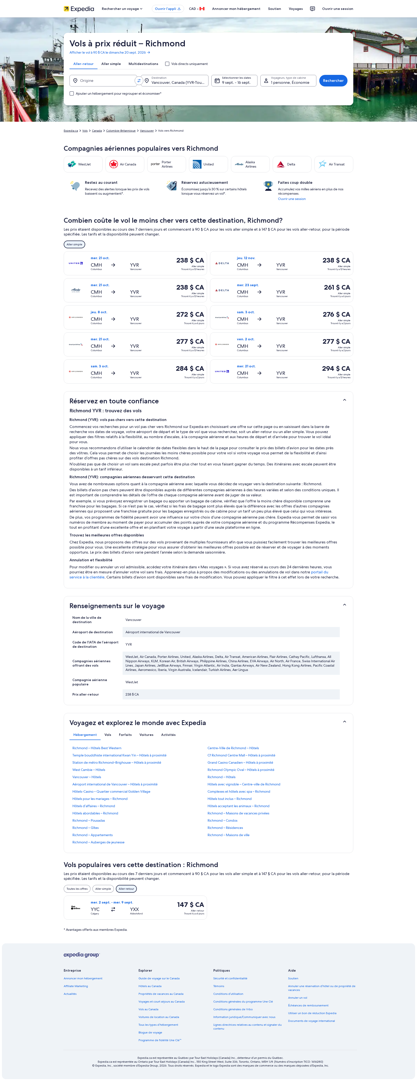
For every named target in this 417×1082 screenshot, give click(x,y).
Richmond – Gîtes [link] (85, 828)
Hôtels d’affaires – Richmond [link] (93, 806)
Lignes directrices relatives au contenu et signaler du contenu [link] (247, 1027)
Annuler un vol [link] (297, 998)
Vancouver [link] (147, 131)
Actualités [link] (70, 994)
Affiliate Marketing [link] (76, 986)
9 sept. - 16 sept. (236, 82)
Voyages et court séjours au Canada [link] (162, 1002)
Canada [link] (97, 131)
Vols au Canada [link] (148, 1009)
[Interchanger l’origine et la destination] (139, 80)
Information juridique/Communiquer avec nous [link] (244, 1017)
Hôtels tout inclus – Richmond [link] (230, 799)
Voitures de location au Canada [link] (159, 1017)
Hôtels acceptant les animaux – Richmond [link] (239, 806)
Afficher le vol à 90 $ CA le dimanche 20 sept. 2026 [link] (108, 52)
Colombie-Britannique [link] (121, 131)
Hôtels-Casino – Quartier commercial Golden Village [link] (111, 791)
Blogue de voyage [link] (150, 1032)
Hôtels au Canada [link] (150, 986)
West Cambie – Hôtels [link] (88, 770)
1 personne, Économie (290, 82)
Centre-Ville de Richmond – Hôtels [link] (233, 748)
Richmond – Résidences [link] (225, 828)
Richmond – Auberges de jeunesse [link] (98, 842)
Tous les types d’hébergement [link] (158, 1025)
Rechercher (333, 80)
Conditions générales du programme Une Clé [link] (243, 1002)
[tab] (83, 63)
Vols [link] (85, 131)
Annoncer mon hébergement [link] (83, 978)
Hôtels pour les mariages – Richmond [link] (100, 799)
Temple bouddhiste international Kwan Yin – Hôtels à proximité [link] (119, 755)
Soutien (274, 9)
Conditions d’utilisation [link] (228, 994)
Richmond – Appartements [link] (92, 835)
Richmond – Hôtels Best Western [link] (96, 748)
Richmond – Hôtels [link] (222, 777)
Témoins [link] (218, 986)
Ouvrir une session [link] (292, 199)
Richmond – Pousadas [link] (88, 820)
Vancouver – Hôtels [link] (86, 777)
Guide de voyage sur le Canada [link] (159, 978)
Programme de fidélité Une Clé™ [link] (160, 1040)
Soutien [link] (293, 978)
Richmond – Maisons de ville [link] (229, 835)
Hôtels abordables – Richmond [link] (95, 813)
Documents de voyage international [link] (311, 1021)
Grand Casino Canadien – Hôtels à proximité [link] (240, 762)
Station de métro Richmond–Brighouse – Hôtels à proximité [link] (116, 762)
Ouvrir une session (337, 9)
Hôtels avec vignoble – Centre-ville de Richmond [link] (244, 784)
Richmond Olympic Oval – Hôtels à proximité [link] (241, 770)
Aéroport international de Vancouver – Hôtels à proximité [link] (115, 784)
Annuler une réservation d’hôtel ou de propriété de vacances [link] (321, 988)
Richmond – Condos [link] (222, 820)
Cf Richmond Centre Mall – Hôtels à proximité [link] (241, 755)
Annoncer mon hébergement (236, 9)
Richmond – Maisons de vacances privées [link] (238, 813)
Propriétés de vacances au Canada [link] (161, 994)
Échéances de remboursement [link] (308, 1005)
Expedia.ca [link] (71, 131)
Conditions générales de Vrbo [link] (233, 1009)
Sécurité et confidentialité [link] (230, 978)
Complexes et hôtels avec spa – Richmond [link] (239, 791)
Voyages (296, 9)
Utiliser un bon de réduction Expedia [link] (312, 1013)
